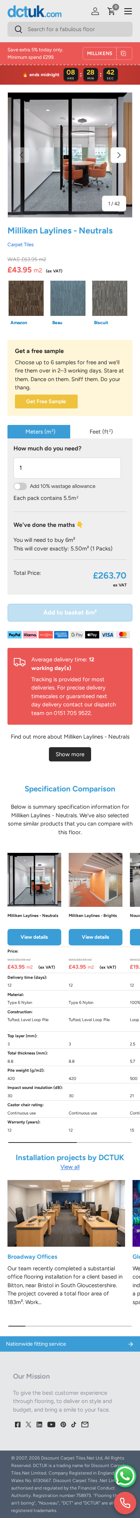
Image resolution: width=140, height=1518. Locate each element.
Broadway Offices (32, 1256)
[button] (111, 11)
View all (70, 1167)
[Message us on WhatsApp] (125, 1476)
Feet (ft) (101, 431)
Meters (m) (40, 431)
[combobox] (70, 29)
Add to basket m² (70, 612)
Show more (70, 754)
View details (34, 937)
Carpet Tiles (20, 244)
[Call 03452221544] (125, 1503)
